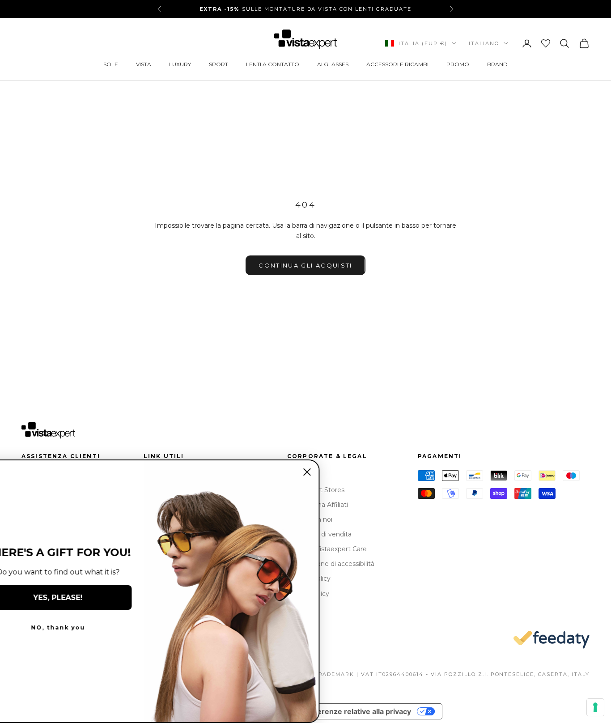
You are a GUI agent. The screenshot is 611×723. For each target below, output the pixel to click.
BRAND (497, 64)
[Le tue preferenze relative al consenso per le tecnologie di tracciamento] (595, 707)
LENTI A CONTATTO (272, 64)
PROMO (457, 64)
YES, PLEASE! (87, 597)
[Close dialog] (336, 472)
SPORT (218, 64)
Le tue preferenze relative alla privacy (345, 711)
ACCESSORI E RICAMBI (397, 64)
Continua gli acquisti (305, 265)
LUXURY (180, 64)
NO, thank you (87, 627)
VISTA (143, 64)
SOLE (110, 64)
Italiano (484, 43)
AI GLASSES (332, 64)
